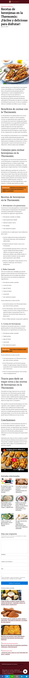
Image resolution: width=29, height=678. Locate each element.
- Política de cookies (12, 665)
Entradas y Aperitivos (7, 6)
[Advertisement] (14, 43)
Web (2, 568)
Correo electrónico (7, 561)
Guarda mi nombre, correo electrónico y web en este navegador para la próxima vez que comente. (13, 578)
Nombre (3, 554)
